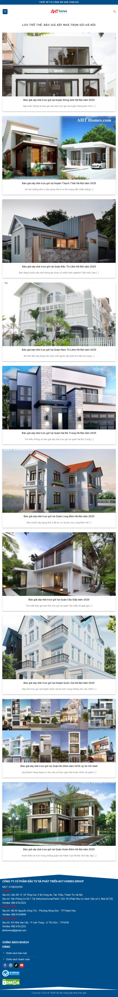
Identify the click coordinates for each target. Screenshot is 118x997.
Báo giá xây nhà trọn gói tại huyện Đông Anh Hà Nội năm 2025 (59, 100)
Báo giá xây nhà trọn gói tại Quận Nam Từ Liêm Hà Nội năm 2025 (59, 349)
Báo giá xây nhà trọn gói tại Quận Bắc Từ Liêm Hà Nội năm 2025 (59, 266)
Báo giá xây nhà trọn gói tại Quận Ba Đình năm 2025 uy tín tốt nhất (59, 766)
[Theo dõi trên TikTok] (16, 965)
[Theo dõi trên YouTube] (21, 965)
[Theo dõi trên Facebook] (5, 965)
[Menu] (5, 11)
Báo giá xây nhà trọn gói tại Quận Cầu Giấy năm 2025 (59, 599)
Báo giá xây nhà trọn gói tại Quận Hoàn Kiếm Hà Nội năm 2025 (59, 849)
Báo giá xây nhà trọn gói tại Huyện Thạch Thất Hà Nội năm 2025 (59, 183)
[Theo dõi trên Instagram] (10, 965)
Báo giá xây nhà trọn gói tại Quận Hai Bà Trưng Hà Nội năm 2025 (59, 433)
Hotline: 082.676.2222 (14, 902)
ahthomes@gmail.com (14, 930)
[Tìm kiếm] (114, 11)
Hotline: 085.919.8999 (14, 914)
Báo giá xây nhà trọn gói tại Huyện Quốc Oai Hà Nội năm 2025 (59, 683)
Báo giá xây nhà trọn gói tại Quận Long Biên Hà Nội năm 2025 (59, 516)
